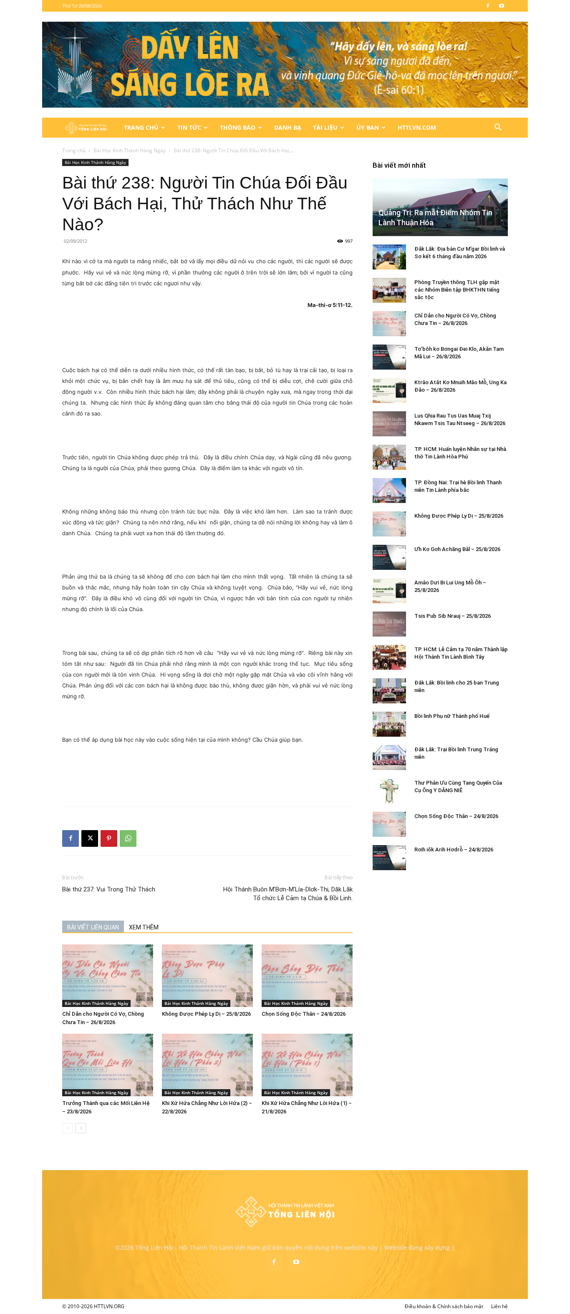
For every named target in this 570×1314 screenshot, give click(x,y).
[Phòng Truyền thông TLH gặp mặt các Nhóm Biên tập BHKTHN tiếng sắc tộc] (389, 290)
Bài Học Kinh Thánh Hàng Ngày (129, 150)
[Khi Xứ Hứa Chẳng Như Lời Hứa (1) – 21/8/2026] (307, 1065)
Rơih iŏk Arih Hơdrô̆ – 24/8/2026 (453, 849)
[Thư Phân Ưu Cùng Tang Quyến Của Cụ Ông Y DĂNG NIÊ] (389, 790)
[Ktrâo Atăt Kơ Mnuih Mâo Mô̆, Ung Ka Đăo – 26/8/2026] (389, 390)
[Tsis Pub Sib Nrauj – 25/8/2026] (389, 624)
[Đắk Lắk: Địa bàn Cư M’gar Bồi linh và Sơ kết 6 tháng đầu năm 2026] (389, 256)
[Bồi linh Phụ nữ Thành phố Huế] (389, 724)
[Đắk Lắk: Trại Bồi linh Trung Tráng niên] (389, 757)
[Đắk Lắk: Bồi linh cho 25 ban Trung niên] (389, 690)
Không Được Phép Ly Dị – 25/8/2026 (206, 1014)
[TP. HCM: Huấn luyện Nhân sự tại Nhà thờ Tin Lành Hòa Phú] (389, 457)
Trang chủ (74, 150)
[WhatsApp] (128, 838)
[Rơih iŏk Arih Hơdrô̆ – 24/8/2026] (389, 857)
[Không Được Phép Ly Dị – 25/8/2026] (207, 975)
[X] (89, 838)
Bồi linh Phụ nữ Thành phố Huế (451, 716)
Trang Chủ (141, 127)
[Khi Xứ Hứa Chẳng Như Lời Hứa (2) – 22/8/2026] (207, 1065)
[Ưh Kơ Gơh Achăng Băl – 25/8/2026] (389, 557)
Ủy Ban (367, 127)
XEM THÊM (144, 927)
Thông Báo (237, 127)
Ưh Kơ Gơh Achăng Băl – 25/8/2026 (457, 549)
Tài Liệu (325, 127)
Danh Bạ (287, 127)
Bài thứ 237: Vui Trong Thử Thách (108, 889)
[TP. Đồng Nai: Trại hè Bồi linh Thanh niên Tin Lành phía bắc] (389, 490)
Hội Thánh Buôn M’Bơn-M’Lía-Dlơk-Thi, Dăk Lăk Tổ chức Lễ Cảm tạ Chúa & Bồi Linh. (288, 894)
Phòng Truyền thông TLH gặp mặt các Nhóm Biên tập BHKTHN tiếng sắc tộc (456, 289)
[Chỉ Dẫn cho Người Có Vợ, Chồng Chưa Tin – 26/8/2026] (107, 975)
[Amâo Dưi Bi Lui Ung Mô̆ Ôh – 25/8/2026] (389, 590)
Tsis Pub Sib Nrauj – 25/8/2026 (452, 616)
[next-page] (81, 1128)
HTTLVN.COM (417, 127)
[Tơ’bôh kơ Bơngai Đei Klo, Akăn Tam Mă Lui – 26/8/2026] (389, 357)
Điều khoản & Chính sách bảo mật (444, 1306)
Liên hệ (499, 1306)
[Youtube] (501, 6)
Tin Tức (189, 127)
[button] (498, 128)
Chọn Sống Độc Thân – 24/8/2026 (304, 1014)
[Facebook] (488, 6)
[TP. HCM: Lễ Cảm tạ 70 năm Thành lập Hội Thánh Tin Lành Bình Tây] (389, 657)
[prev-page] (67, 1128)
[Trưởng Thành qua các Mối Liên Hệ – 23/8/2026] (107, 1065)
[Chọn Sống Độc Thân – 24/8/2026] (307, 975)
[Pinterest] (109, 838)
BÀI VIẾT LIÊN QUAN (93, 927)
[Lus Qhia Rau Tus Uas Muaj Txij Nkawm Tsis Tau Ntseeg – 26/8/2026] (389, 423)
